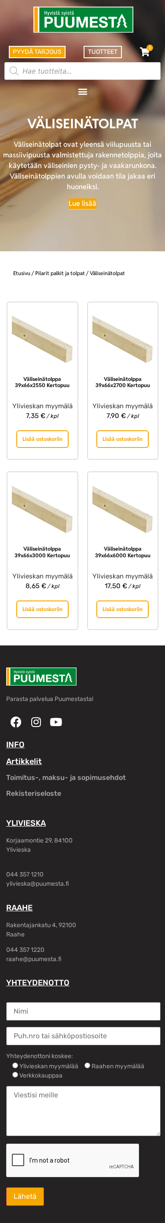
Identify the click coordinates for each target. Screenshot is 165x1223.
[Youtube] (56, 722)
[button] (82, 91)
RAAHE (19, 908)
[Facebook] (16, 722)
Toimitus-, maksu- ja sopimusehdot (66, 777)
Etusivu (21, 273)
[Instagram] (36, 722)
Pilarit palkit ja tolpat (60, 273)
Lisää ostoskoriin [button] (42, 439)
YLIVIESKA (26, 823)
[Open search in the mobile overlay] (82, 71)
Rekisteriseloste (33, 793)
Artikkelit (24, 761)
